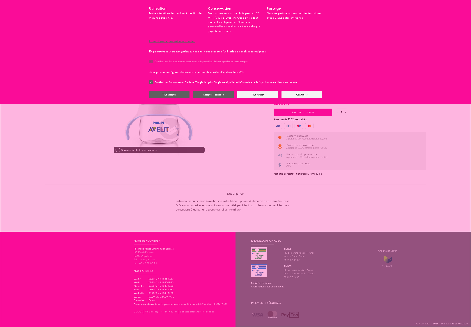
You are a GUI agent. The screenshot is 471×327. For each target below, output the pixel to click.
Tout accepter (169, 94)
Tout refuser (258, 94)
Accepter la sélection (213, 94)
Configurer (301, 94)
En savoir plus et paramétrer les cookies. (172, 41)
